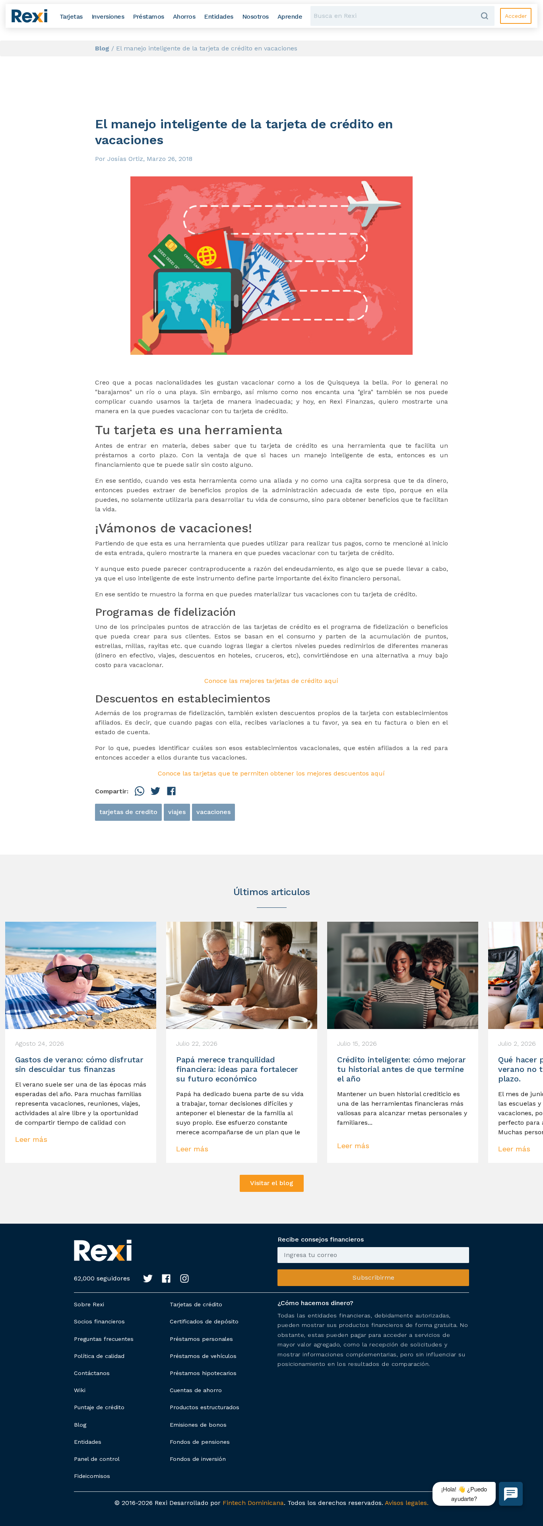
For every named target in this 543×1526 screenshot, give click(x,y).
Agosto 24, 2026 (39, 1044)
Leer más (31, 1139)
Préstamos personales (201, 1339)
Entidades (87, 1442)
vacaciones (213, 812)
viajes (177, 812)
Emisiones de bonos (198, 1425)
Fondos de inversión (198, 1459)
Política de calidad (99, 1356)
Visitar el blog (271, 1183)
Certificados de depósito (204, 1321)
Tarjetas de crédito (196, 1304)
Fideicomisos (92, 1476)
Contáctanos (92, 1373)
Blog (80, 1425)
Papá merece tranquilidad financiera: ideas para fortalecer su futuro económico (237, 1069)
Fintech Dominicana (253, 1503)
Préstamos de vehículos (203, 1356)
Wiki (79, 1390)
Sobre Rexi (89, 1304)
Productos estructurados (204, 1407)
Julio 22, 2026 (196, 1044)
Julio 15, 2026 (357, 1044)
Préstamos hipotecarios (203, 1373)
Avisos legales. (407, 1503)
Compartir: (111, 791)
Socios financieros (99, 1321)
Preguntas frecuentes (104, 1339)
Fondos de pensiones (200, 1442)
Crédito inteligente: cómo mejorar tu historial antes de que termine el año (401, 1069)
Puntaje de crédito (99, 1407)
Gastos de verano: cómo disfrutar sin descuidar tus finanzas (79, 1064)
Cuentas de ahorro (196, 1390)
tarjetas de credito (128, 812)
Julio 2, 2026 (517, 1044)
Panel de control (97, 1459)
